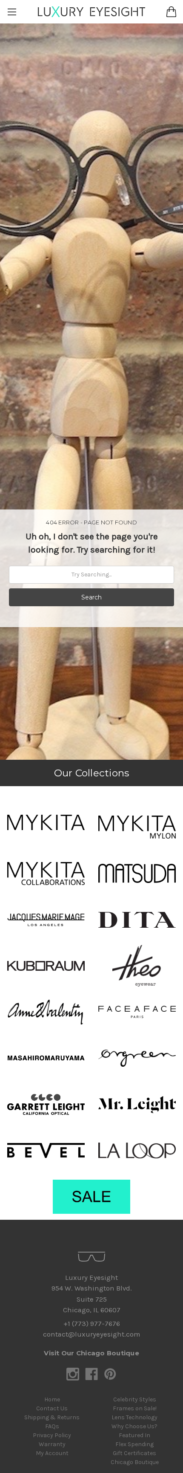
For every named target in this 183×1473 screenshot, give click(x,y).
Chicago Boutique (135, 1462)
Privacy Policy (52, 1435)
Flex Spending (134, 1444)
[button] (46, 822)
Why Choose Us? (134, 1426)
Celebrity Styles (134, 1399)
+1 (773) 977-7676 (91, 1324)
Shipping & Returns (52, 1417)
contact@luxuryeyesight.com (91, 1334)
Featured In (134, 1435)
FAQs (52, 1426)
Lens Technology (134, 1417)
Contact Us (52, 1408)
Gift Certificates (134, 1453)
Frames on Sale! (135, 1408)
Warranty (52, 1444)
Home (52, 1399)
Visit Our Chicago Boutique (91, 1353)
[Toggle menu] (11, 11)
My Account (52, 1453)
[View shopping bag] (171, 11)
